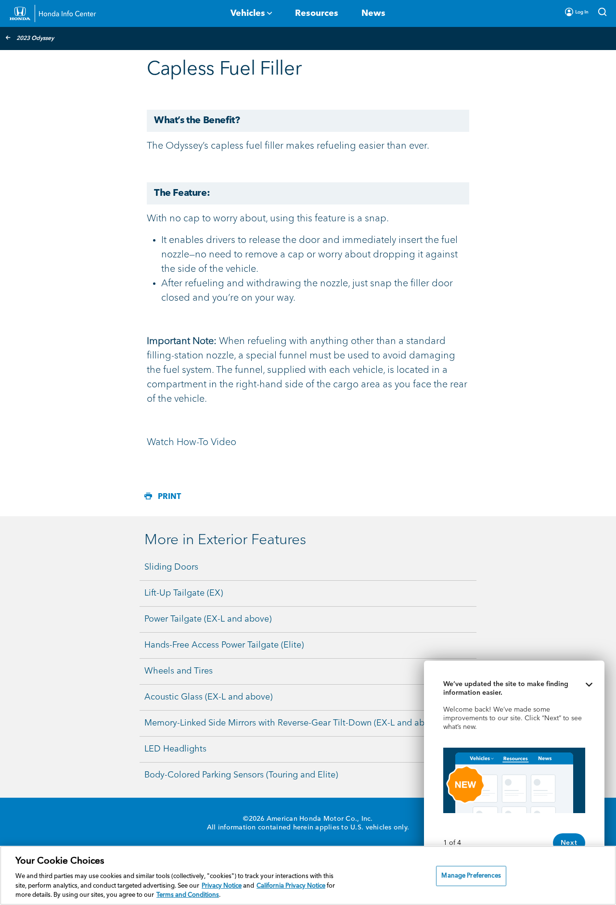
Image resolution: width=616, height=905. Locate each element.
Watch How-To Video (191, 442)
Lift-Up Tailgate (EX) (183, 593)
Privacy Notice (222, 886)
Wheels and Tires (178, 671)
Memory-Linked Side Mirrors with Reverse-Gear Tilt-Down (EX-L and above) (292, 723)
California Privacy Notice (291, 886)
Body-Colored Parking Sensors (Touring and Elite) (241, 775)
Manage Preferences (470, 876)
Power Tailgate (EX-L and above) (207, 619)
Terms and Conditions (187, 895)
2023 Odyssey (35, 38)
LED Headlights (175, 749)
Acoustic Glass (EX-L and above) (208, 697)
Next (569, 843)
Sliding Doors (171, 567)
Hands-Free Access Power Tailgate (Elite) (224, 645)
